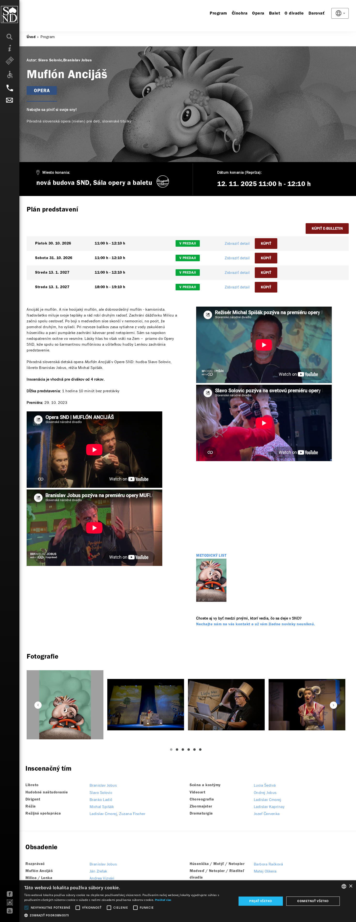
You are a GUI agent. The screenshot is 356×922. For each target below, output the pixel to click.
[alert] (178, 901)
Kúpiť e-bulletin (327, 228)
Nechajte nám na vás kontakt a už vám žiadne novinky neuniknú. (255, 624)
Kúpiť (266, 243)
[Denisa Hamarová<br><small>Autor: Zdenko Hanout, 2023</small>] (307, 704)
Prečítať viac (163, 900)
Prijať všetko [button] (260, 901)
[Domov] (19, 14)
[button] (127, 915)
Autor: (32, 60)
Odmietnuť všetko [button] (313, 901)
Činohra (240, 13)
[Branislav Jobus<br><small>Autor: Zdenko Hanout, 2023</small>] (226, 704)
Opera (258, 13)
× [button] (350, 886)
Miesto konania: (56, 172)
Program (218, 13)
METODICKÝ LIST (211, 555)
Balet (274, 13)
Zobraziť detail (237, 243)
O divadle (294, 13)
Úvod (31, 37)
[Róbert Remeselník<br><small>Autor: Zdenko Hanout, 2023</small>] (145, 704)
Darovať (317, 13)
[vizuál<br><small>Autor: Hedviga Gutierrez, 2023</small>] (65, 704)
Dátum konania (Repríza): (239, 172)
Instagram (10, 902)
